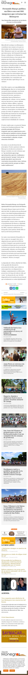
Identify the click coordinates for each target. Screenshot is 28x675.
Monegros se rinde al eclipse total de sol (13, 555)
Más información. (13, 625)
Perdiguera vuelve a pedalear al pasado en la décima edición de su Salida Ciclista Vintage (13, 471)
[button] (11, 288)
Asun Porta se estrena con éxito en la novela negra (14, 365)
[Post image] (14, 318)
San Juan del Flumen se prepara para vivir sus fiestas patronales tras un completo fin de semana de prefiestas (14, 434)
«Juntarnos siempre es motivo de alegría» (13, 549)
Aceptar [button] (12, 670)
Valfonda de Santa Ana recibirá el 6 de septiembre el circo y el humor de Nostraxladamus (13, 331)
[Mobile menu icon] (25, 2)
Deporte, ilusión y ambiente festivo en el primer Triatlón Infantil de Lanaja (13, 398)
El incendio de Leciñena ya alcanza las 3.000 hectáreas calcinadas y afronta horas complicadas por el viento (11, 563)
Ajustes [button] (6, 670)
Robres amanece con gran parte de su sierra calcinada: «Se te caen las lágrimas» (13, 571)
